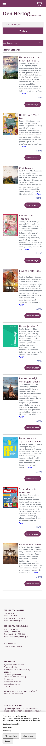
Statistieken (7, 727)
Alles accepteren (11, 736)
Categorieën (12, 43)
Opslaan (8, 741)
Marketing (7, 731)
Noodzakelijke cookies (11, 724)
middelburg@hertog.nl (19, 636)
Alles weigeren (28, 736)
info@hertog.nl (16, 620)
